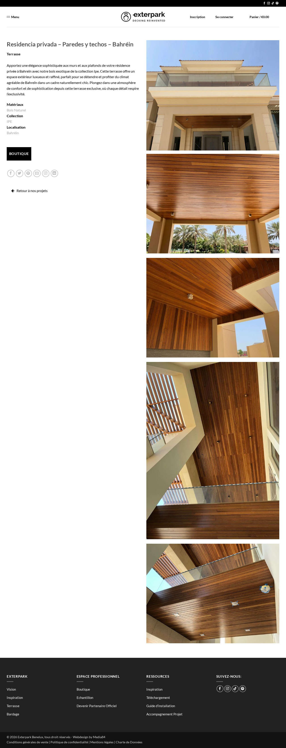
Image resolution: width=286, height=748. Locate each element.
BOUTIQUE (19, 154)
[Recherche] (277, 16)
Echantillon (85, 698)
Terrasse (14, 54)
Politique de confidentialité (69, 742)
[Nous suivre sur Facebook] (264, 3)
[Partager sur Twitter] (19, 173)
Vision (11, 689)
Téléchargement (158, 698)
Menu (15, 17)
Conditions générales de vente (27, 742)
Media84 (99, 737)
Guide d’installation (160, 706)
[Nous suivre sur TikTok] (272, 3)
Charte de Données (129, 742)
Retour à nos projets (32, 190)
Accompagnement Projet (164, 714)
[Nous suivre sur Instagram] (268, 3)
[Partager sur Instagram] (45, 173)
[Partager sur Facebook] (11, 173)
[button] (257, 17)
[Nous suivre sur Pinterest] (277, 3)
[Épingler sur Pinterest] (28, 173)
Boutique (83, 689)
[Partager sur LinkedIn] (54, 173)
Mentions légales (102, 742)
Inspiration (15, 698)
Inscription (197, 17)
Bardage (13, 714)
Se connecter (224, 17)
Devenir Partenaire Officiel (97, 706)
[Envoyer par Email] (37, 173)
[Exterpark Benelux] (143, 16)
